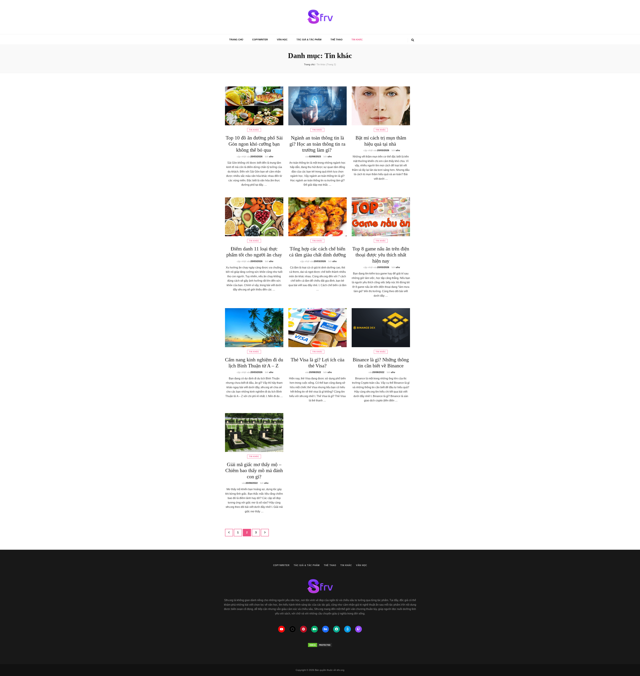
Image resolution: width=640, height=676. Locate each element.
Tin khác (357, 39)
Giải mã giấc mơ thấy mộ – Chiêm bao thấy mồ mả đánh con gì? (254, 470)
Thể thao (336, 39)
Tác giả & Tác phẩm (309, 39)
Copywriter (260, 39)
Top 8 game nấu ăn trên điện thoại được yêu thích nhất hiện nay (380, 255)
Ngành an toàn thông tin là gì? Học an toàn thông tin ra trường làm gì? (317, 144)
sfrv (271, 156)
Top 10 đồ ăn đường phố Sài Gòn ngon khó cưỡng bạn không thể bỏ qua (254, 144)
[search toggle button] (412, 40)
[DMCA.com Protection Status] (320, 644)
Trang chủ (236, 39)
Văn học (282, 39)
